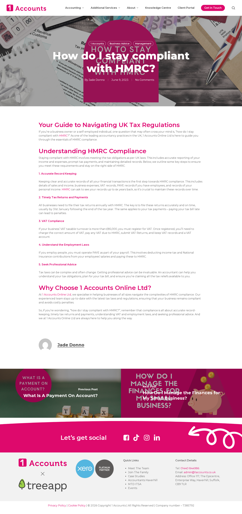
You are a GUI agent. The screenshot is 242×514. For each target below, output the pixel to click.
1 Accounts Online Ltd (56, 294)
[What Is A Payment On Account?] (60, 393)
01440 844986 (190, 468)
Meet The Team (138, 468)
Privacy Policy (57, 505)
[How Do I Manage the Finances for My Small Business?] (181, 393)
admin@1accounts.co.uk (200, 472)
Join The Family (138, 472)
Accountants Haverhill (143, 480)
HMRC (63, 135)
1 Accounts (97, 43)
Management (143, 43)
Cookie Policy (77, 505)
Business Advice (119, 43)
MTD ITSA (134, 484)
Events (132, 488)
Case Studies (136, 476)
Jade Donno (97, 79)
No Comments (144, 79)
